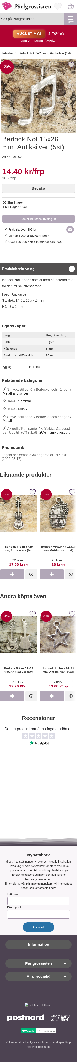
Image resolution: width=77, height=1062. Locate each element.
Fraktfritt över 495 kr (22, 229)
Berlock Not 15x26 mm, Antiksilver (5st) (44, 53)
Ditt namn (13, 894)
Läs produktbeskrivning (36, 219)
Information (38, 945)
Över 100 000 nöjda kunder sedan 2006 (35, 241)
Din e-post (14, 907)
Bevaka (38, 188)
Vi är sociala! (38, 976)
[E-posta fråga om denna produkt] (70, 229)
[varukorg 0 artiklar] (70, 6)
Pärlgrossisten (38, 964)
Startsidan (6, 53)
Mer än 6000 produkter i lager (28, 235)
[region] (38, 269)
